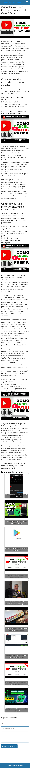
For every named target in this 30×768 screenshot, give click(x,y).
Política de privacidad (17, 765)
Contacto (9, 765)
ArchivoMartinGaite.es (12, 2)
